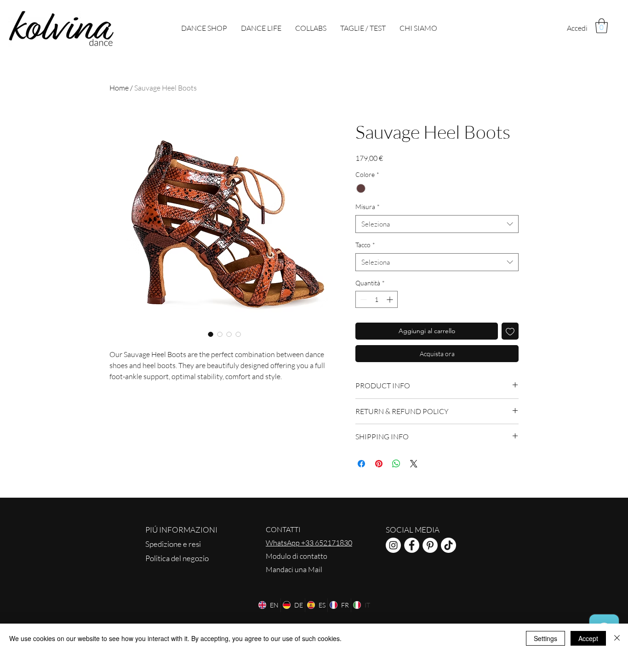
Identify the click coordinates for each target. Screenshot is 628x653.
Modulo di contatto (296, 556)
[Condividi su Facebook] (361, 463)
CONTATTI (283, 529)
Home (119, 87)
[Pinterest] (430, 545)
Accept (588, 638)
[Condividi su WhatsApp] (396, 463)
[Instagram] (393, 545)
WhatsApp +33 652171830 (309, 542)
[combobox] (437, 224)
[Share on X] (413, 463)
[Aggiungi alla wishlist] (510, 331)
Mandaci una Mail (294, 569)
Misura (367, 206)
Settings (545, 638)
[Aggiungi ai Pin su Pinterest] (378, 463)
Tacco (365, 245)
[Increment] (390, 299)
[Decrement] (362, 299)
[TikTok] (448, 545)
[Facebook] (411, 545)
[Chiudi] (616, 638)
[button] (601, 25)
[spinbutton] (376, 299)
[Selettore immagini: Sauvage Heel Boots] (210, 334)
